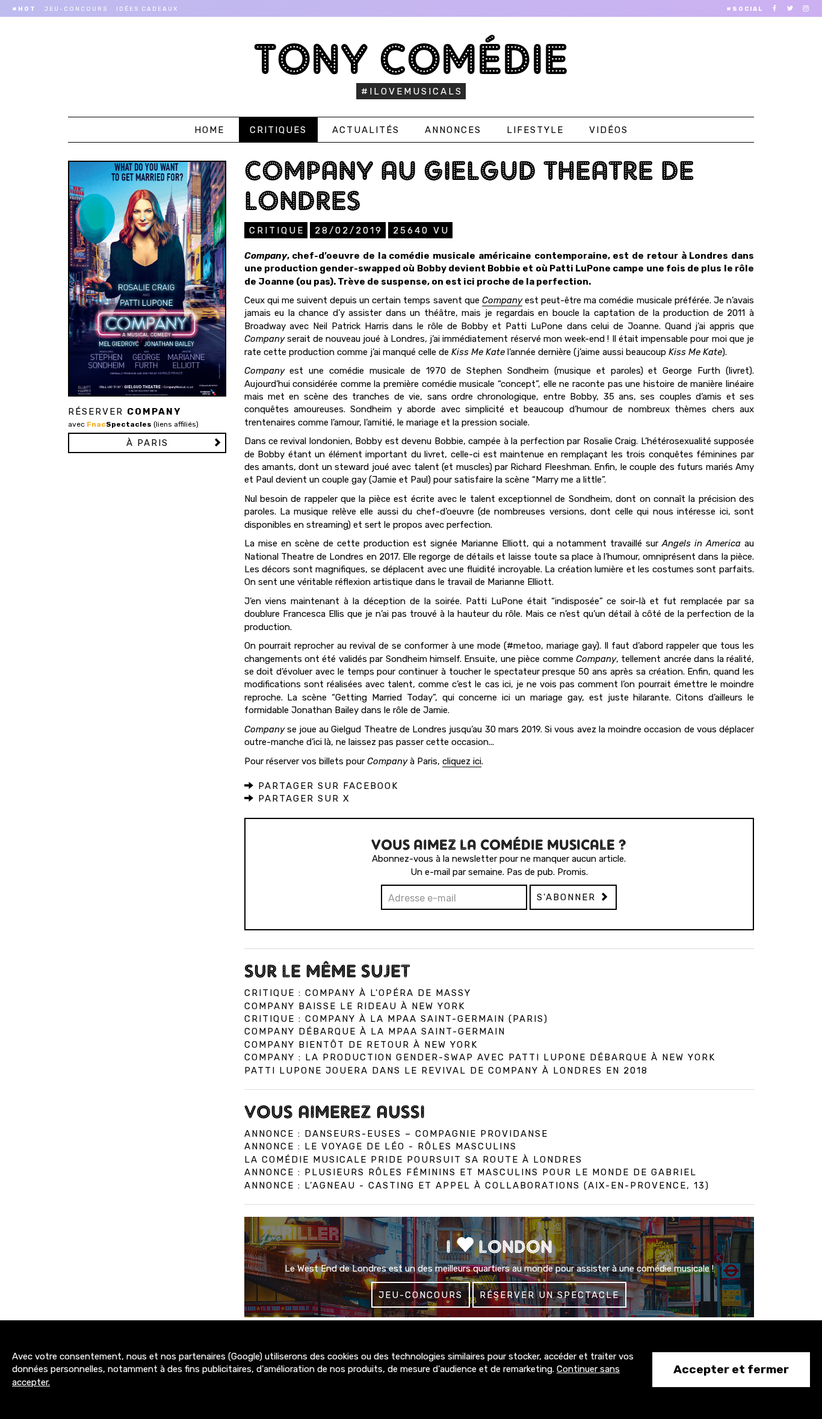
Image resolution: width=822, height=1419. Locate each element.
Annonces (453, 130)
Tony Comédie (411, 58)
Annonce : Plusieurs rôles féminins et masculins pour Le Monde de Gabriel (470, 1172)
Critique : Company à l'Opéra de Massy (357, 993)
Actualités (366, 130)
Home (209, 130)
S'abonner (568, 897)
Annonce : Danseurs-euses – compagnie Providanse (396, 1133)
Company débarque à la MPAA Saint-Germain (374, 1031)
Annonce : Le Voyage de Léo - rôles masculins (380, 1146)
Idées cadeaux (147, 9)
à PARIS (147, 442)
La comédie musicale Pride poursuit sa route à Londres (413, 1159)
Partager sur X (302, 798)
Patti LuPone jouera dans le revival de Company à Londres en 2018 (446, 1070)
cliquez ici (461, 761)
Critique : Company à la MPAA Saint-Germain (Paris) (396, 1018)
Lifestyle (535, 130)
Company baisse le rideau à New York (354, 1006)
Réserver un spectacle (549, 1295)
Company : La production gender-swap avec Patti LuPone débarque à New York (479, 1057)
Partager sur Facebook (326, 786)
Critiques (278, 130)
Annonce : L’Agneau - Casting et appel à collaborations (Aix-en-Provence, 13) (476, 1185)
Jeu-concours (76, 9)
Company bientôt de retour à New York (361, 1044)
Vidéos (608, 130)
